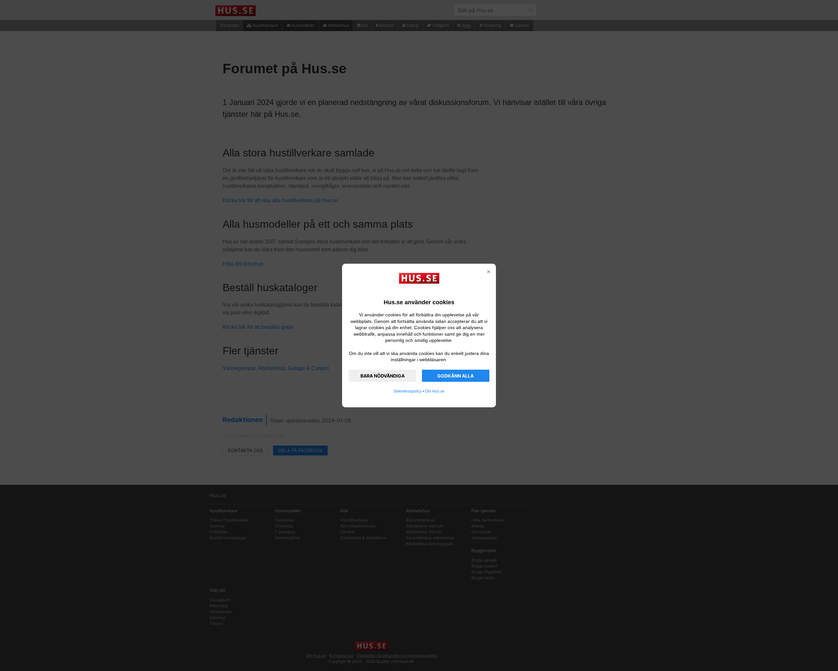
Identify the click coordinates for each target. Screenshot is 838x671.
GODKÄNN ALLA (455, 376)
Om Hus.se (435, 391)
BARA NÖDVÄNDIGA (382, 376)
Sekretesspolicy (407, 391)
